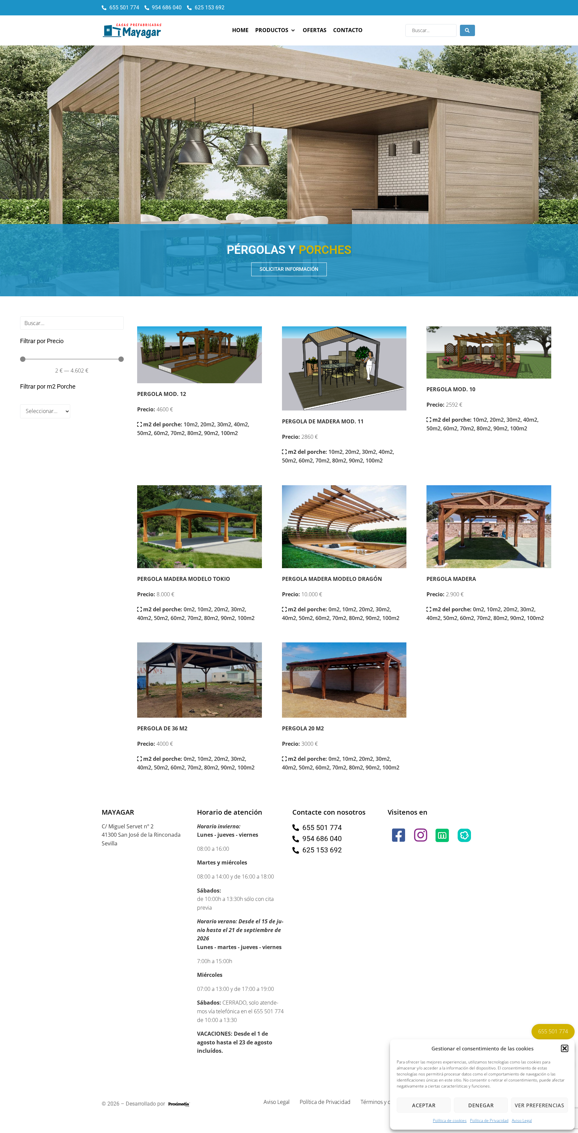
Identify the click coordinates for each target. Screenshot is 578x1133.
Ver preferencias (539, 1105)
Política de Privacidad (489, 1120)
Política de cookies (450, 1120)
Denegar (481, 1105)
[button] (564, 1048)
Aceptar (424, 1105)
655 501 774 (553, 1031)
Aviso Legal (522, 1120)
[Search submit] (467, 30)
